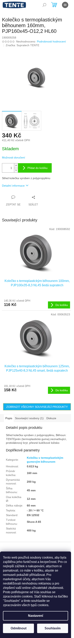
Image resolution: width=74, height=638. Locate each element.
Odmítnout (18, 628)
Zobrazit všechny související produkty (37, 406)
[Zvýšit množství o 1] (16, 165)
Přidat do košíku (37, 167)
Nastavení (35, 615)
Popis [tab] (8, 418)
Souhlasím (53, 628)
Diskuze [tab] (51, 418)
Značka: (22, 45)
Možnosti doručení (13, 157)
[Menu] (65, 5)
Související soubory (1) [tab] (29, 418)
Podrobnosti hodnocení (51, 41)
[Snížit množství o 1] (16, 170)
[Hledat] (44, 5)
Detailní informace (13, 185)
